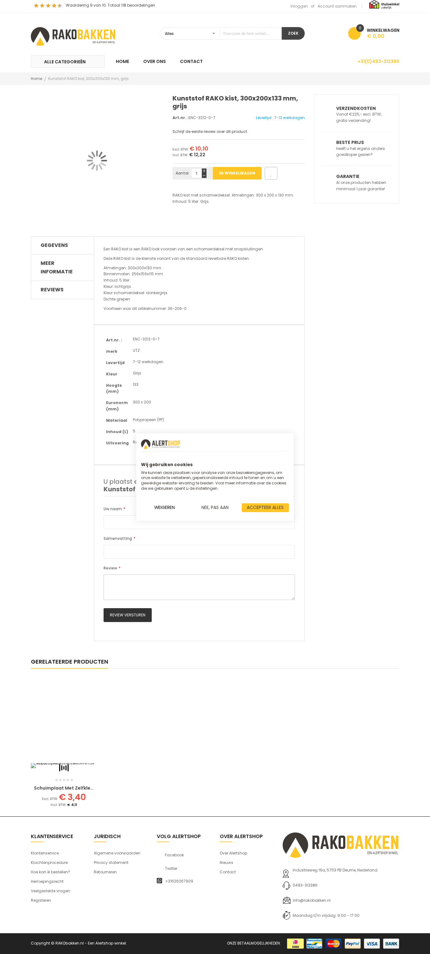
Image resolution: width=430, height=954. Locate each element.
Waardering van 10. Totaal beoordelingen (110, 5)
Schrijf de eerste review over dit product (210, 131)
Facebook (174, 855)
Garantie (347, 176)
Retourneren (105, 872)
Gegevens (54, 245)
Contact (228, 872)
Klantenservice (45, 853)
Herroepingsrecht (47, 881)
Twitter (171, 869)
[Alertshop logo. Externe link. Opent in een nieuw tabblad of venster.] (160, 444)
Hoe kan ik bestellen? (50, 872)
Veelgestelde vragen (50, 891)
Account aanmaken (337, 6)
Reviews (52, 289)
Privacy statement (111, 862)
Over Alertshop (233, 853)
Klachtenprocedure (49, 862)
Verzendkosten (356, 108)
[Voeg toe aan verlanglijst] (271, 173)
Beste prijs (350, 142)
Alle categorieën (65, 62)
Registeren (41, 900)
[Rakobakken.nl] (73, 35)
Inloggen (299, 6)
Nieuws (226, 862)
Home (36, 78)
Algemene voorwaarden (117, 853)
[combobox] (221, 33)
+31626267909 (179, 881)
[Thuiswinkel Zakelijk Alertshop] (384, 4)
